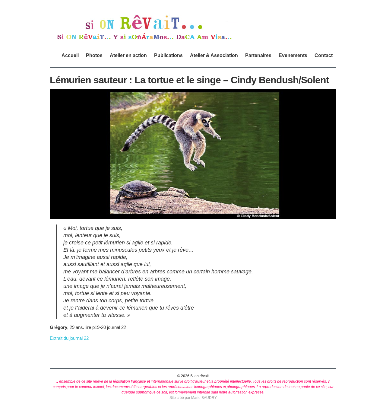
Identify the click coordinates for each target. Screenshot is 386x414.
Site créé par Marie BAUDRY (193, 398)
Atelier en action (128, 55)
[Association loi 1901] (144, 40)
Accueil (70, 55)
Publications (168, 55)
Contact (324, 55)
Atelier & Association (214, 55)
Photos (94, 55)
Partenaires (258, 55)
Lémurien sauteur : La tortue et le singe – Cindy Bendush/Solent (189, 80)
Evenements (293, 55)
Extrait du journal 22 (69, 338)
